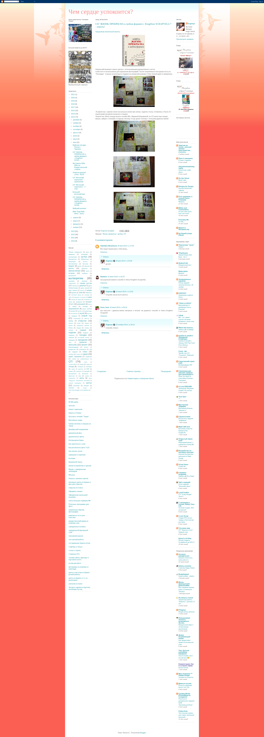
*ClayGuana (183, 253)
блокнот (85, 261)
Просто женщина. (186, 158)
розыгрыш (82, 349)
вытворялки (76, 278)
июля (75, 136)
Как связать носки (75, 451)
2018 (73, 104)
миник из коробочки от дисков (80, 466)
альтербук (84, 254)
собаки (74, 359)
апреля (76, 217)
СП (124, 234)
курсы (90, 304)
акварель (72, 254)
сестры (71, 354)
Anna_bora (104, 307)
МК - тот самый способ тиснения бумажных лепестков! (186, 319)
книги (70, 302)
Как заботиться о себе (77, 444)
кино (79, 299)
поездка (83, 335)
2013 (73, 231)
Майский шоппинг (79, 208)
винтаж (87, 266)
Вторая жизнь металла (186, 612)
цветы (82, 378)
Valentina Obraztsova (108, 246)
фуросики (72, 376)
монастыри (88, 311)
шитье (89, 383)
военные (84, 268)
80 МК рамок (73, 402)
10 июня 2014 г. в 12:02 (124, 291)
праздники (83, 340)
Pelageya (182, 610)
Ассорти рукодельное (184, 555)
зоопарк (86, 295)
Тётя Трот (182, 397)
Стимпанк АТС (74, 554)
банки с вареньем (75, 409)
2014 (73, 117)
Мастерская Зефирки (183, 405)
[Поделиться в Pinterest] (128, 231)
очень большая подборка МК (80, 501)
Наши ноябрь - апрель (186, 576)
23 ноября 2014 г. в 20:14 (125, 325)
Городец (74, 285)
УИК (87, 369)
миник (73, 311)
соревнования (84, 359)
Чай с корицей (184, 482)
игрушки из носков (80, 297)
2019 (73, 101)
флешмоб (85, 373)
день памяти (73, 290)
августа (76, 133)
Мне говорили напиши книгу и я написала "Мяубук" (186, 589)
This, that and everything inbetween (184, 652)
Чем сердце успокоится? (101, 11)
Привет (181, 247)
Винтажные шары (75, 420)
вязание (84, 281)
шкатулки (76, 385)
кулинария (81, 304)
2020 (73, 98)
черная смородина (75, 383)
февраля (76, 224)
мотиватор (74, 313)
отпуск (71, 323)
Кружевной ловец (75, 462)
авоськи (72, 405)
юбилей (71, 388)
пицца (79, 328)
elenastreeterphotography (186, 167)
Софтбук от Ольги (75, 547)
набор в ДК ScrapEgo (186, 329)
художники (72, 378)
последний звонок (83, 337)
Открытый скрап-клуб (186, 439)
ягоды (85, 388)
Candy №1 (182, 466)
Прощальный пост (185, 265)
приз (70, 342)
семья (85, 352)
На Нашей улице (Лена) (185, 234)
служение (88, 356)
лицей (74, 306)
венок (79, 266)
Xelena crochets (185, 566)
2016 (73, 110)
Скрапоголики (184, 417)
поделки (72, 332)
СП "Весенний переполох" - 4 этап (79, 187)
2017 (73, 107)
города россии (86, 283)
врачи (87, 271)
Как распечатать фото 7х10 (79, 447)
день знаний (85, 288)
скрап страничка (75, 356)
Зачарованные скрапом (185, 280)
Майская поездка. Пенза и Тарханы (79, 147)
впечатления (74, 271)
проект (84, 345)
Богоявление (73, 264)
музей (82, 313)
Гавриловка (72, 283)
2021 (73, 94)
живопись (88, 292)
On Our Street (184, 178)
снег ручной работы (76, 539)
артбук (120, 234)
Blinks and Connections (184, 209)
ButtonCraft (183, 263)
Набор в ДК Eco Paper (186, 476)
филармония (73, 373)
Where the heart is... (186, 328)
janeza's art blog (185, 538)
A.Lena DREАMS (185, 386)
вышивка (71, 281)
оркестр (86, 318)
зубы (70, 297)
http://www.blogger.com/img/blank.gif (79, 390)
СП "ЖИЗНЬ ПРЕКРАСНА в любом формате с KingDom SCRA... (80, 156)
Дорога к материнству (184, 228)
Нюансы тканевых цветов (78, 478)
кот (72, 304)
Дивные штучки (185, 683)
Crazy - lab (183, 351)
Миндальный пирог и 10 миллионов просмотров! (186, 627)
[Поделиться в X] (124, 231)
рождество (72, 349)
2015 (73, 114)
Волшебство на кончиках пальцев (186, 451)
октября (76, 126)
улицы (71, 371)
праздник (72, 340)
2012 (73, 234)
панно (87, 323)
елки (80, 292)
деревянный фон (75, 433)
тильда (71, 366)
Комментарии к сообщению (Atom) (141, 378)
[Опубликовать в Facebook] (126, 231)
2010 (73, 241)
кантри (73, 299)
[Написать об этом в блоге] (122, 231)
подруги (85, 333)
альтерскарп (73, 257)
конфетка (79, 302)
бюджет (71, 266)
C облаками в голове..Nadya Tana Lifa (186, 504)
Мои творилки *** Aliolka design (185, 674)
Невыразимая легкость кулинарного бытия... (184, 620)
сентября (77, 129)
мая (74, 142)
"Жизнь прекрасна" (109, 234)
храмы (87, 376)
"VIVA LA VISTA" (185, 303)
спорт (85, 362)
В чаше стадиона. (185, 160)
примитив (83, 342)
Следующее (101, 371)
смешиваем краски (76, 536)
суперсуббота (73, 364)
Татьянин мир (184, 528)
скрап (85, 354)
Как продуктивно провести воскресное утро (186, 642)
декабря (76, 120)
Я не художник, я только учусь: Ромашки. (185, 198)
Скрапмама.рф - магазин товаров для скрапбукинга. (186, 372)
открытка (82, 321)
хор (79, 376)
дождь (89, 290)
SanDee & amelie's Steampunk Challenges (186, 337)
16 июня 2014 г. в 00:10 (118, 307)
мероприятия (74, 309)
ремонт (86, 347)
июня (75, 139)
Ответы (106, 257)
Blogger (143, 733)
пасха (70, 325)
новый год (86, 316)
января (76, 227)
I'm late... (182, 221)
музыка (89, 313)
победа (71, 330)
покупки (71, 337)
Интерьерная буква (76, 440)
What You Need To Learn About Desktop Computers (186, 378)
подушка (71, 335)
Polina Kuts (183, 711)
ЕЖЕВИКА (182, 152)
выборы (85, 273)
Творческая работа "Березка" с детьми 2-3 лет (187, 602)
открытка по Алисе (76, 488)
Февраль (182, 202)
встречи (72, 273)
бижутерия (72, 261)
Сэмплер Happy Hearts (187, 568)
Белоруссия (73, 259)
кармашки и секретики (77, 455)
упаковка (78, 371)
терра (88, 364)
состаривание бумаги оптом (79, 543)
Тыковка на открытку (186, 677)
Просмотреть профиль (185, 39)
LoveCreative (184, 492)
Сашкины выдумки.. (183, 473)
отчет (79, 323)
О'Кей (181, 315)
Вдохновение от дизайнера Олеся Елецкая (185, 307)
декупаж (82, 285)
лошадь (85, 306)
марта (75, 221)
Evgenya (109, 261)
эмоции (86, 385)
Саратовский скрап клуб (186, 362)
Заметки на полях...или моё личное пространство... (185, 148)
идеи (90, 297)
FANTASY (182, 293)
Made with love (184, 427)
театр (81, 364)
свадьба (75, 352)
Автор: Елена (183, 667)
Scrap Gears (183, 464)
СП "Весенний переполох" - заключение (78, 179)
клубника (87, 299)
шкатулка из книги (75, 584)
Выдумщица (184, 574)
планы (87, 328)
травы (73, 369)
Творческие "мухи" (186, 245)
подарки (83, 330)
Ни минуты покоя (186, 598)
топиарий (80, 366)
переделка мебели (83, 325)
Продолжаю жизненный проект (107, 32)
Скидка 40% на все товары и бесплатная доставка (186, 520)
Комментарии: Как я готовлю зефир (186, 665)
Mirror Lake (182, 180)
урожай (86, 371)
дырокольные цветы (76, 437)
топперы (89, 366)
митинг (80, 311)
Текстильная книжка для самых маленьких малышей (186, 715)
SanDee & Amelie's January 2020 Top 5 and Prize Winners (187, 343)
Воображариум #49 (185, 365)
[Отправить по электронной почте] (120, 231)
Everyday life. (184, 220)
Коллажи (72, 458)
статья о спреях (75, 550)
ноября (76, 123)
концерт (89, 302)
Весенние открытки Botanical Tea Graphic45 (185, 431)
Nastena (103, 277)
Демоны (181, 273)
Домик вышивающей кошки (184, 636)
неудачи (74, 316)
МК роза (72, 475)
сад (90, 349)
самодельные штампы (77, 527)
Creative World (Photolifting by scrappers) (184, 695)
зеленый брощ (76, 295)
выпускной (72, 275)
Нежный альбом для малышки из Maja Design (186, 456)
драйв (74, 292)
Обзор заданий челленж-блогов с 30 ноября (186, 285)
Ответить (103, 252)
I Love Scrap (183, 516)
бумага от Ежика (75, 413)
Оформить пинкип (75, 491)
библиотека (85, 259)
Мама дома (183, 271)
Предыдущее (166, 371)
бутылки (85, 264)
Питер (71, 328)
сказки (78, 354)
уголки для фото (75, 563)
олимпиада (76, 318)
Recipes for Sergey (186, 186)
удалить (80, 369)
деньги (82, 290)
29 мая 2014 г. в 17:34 (126, 246)
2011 (73, 238)
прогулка (73, 345)
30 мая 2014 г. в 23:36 (124, 261)
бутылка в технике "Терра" (79, 416)
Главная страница (134, 371)
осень (71, 321)
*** (179, 398)
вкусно (71, 268)
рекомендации (73, 347)
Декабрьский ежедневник (78, 429)
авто (87, 252)
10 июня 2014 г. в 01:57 (116, 277)
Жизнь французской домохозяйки (184, 583)
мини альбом (87, 309)
